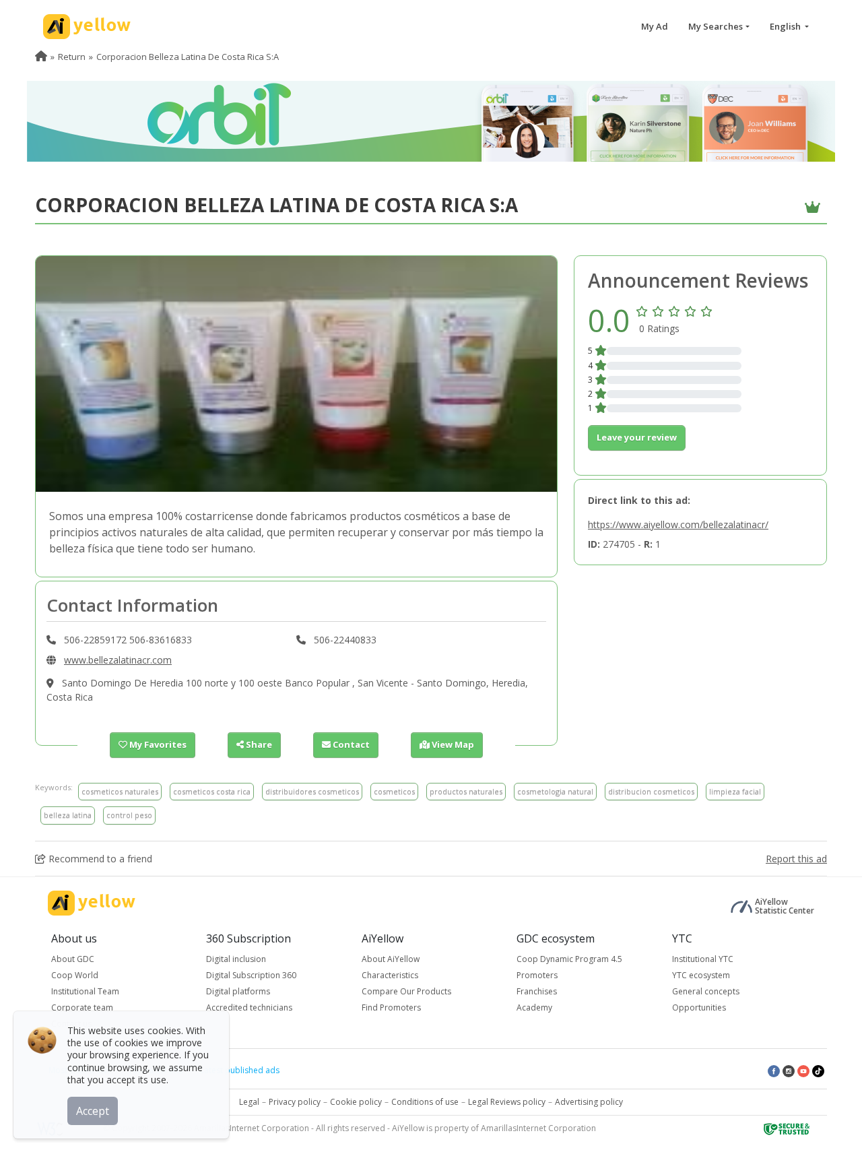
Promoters (537, 975)
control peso (129, 815)
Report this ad (796, 858)
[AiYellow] (91, 903)
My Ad (654, 26)
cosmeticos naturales (119, 791)
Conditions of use (425, 1102)
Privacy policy (295, 1102)
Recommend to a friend (99, 858)
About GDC (72, 959)
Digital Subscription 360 (251, 975)
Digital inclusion (236, 959)
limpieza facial (735, 791)
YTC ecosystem (701, 975)
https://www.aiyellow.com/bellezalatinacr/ (678, 524)
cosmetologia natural (555, 791)
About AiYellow (391, 959)
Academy (534, 1007)
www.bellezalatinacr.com (118, 659)
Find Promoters (391, 1007)
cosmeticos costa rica (212, 791)
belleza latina (68, 815)
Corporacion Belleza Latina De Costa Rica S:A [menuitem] (187, 57)
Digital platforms (238, 991)
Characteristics (390, 975)
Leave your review (637, 437)
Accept (92, 1110)
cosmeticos (394, 791)
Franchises (537, 991)
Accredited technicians (249, 1007)
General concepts (705, 991)
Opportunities (699, 1007)
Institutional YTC (702, 959)
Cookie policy (356, 1102)
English (786, 26)
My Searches (715, 26)
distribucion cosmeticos (651, 791)
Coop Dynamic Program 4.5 (569, 959)
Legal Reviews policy (506, 1102)
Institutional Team (85, 991)
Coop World (74, 975)
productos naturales (466, 791)
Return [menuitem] (72, 57)
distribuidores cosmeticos (312, 791)
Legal (249, 1102)
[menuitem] (41, 57)
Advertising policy (589, 1102)
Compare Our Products (406, 991)
